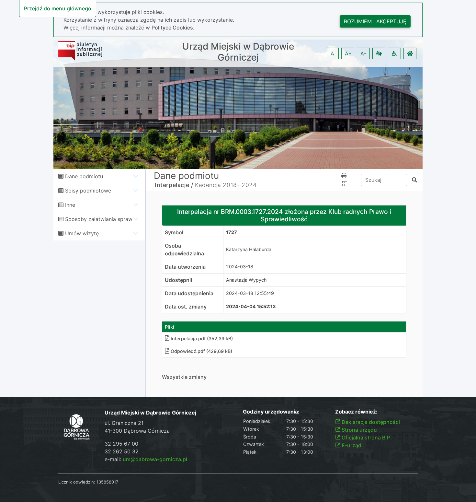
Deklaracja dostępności (370, 422)
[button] (378, 53)
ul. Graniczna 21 (124, 423)
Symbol (174, 232)
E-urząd (350, 445)
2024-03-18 (239, 266)
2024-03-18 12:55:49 (250, 293)
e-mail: (146, 459)
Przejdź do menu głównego (57, 8)
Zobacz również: (356, 412)
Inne (70, 205)
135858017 (107, 481)
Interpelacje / (174, 184)
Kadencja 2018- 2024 (225, 184)
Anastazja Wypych (246, 280)
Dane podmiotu (84, 176)
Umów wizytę (82, 233)
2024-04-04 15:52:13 (251, 306)
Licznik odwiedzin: (76, 481)
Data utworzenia (185, 266)
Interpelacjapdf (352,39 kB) (202, 338)
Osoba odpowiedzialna (184, 249)
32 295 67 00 (121, 443)
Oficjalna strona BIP (365, 437)
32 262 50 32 (122, 451)
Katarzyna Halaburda (248, 249)
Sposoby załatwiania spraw (98, 219)
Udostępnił (178, 280)
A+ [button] (348, 53)
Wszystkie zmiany (184, 377)
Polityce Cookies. (173, 27)
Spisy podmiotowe (88, 190)
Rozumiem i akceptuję (375, 21)
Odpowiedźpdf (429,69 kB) (201, 351)
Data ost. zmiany (186, 306)
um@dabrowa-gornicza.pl (155, 459)
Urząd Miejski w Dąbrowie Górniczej (238, 52)
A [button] (332, 53)
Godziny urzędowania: (271, 412)
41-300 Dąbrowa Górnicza (137, 430)
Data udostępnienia (189, 293)
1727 (231, 232)
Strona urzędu (358, 429)
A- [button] (363, 53)
